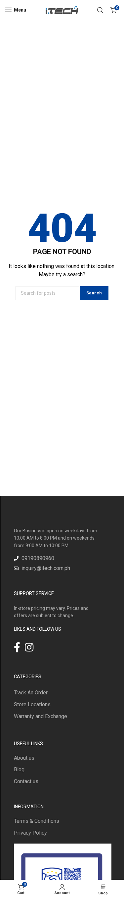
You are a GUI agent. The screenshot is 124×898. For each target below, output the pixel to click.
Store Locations (32, 704)
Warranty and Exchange (40, 716)
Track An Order (31, 692)
